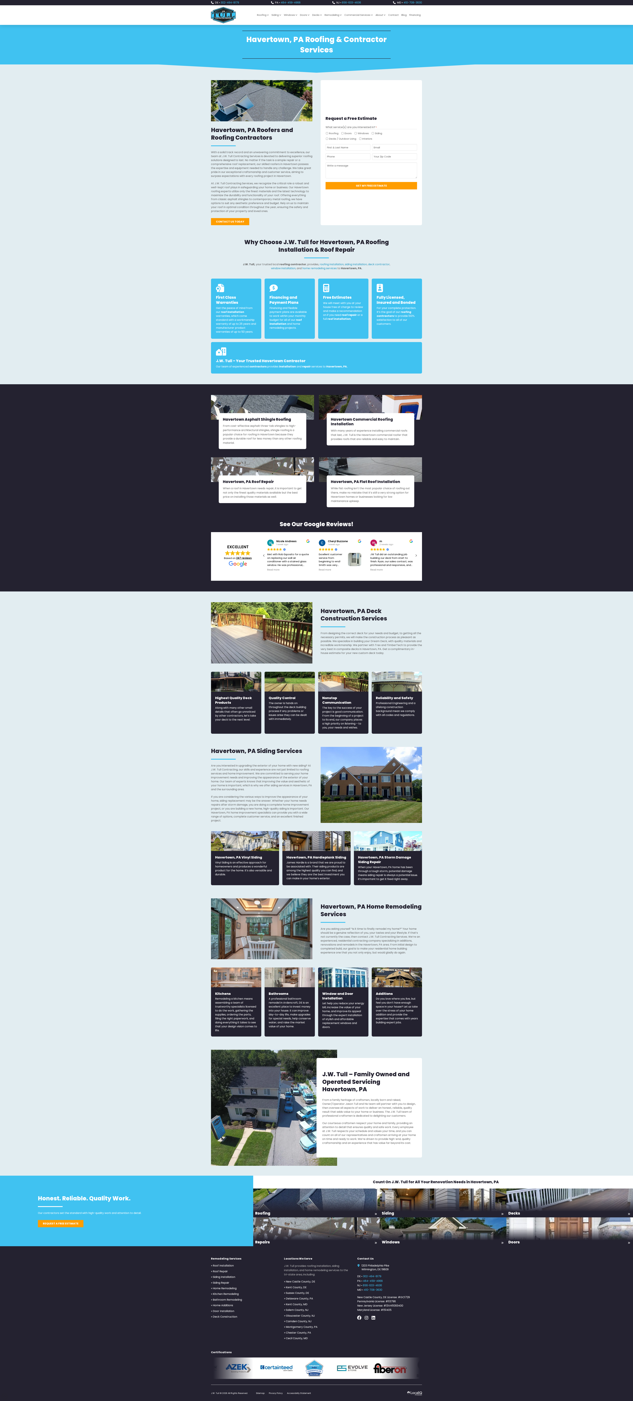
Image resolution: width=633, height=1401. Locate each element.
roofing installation (332, 264)
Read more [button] (273, 569)
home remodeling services (319, 268)
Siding (378, 133)
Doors (348, 133)
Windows (363, 133)
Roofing (333, 133)
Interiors (367, 138)
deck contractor (379, 264)
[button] (416, 555)
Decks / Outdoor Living (342, 138)
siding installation (356, 264)
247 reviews (244, 558)
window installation (283, 268)
